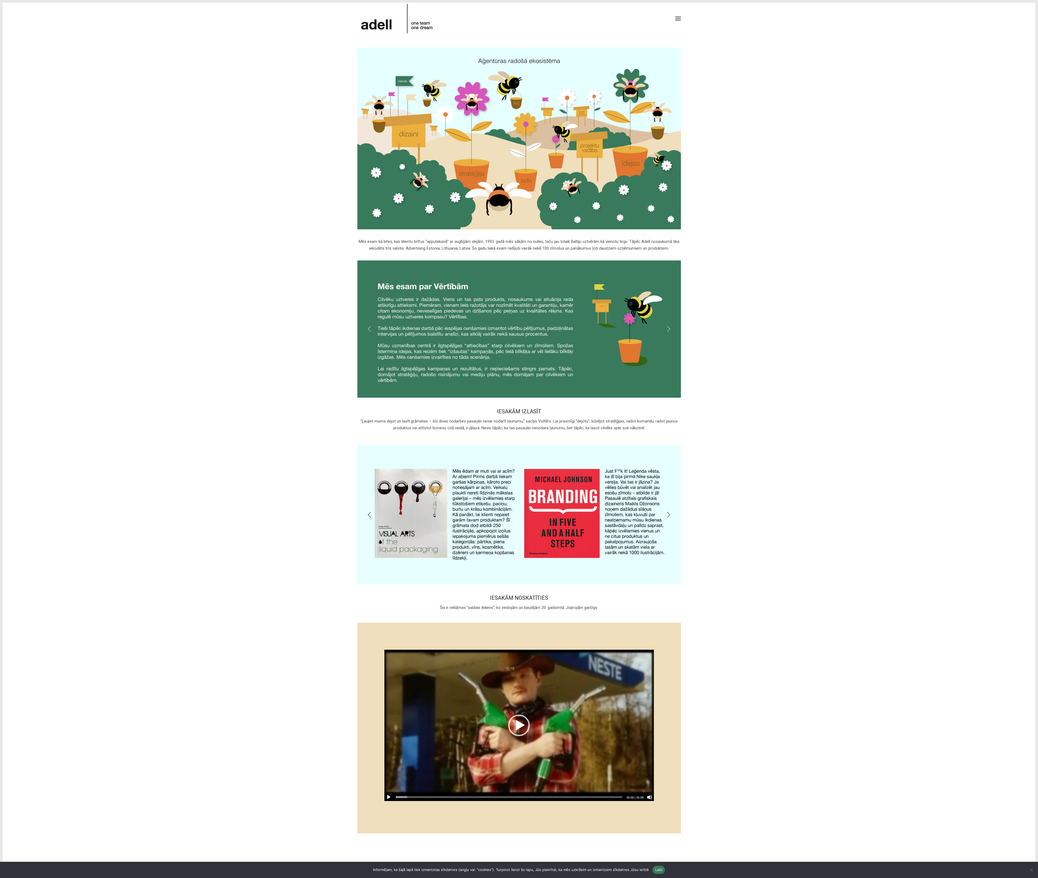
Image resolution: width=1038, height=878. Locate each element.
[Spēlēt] (388, 797)
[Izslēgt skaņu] (649, 797)
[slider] (509, 797)
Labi (658, 869)
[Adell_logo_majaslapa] (397, 19)
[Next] (669, 329)
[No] (1031, 870)
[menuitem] (678, 18)
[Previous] (369, 329)
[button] (519, 725)
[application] (519, 725)
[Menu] (678, 18)
